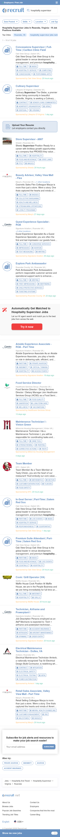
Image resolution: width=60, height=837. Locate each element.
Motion (51, 480)
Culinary (27, 86)
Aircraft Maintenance (42, 633)
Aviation (37, 248)
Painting (41, 445)
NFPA (43, 675)
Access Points (40, 371)
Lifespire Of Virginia (24, 89)
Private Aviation (39, 363)
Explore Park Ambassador (31, 263)
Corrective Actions (27, 449)
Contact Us (34, 802)
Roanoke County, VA (24, 267)
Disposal (23, 110)
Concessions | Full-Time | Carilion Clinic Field (34, 48)
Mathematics (37, 480)
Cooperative (44, 526)
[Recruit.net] (13, 10)
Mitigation (37, 668)
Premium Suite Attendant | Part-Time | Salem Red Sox (34, 539)
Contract (23, 102)
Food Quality (38, 399)
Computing (46, 70)
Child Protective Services (30, 288)
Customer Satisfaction (29, 484)
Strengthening (25, 445)
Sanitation (23, 403)
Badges (35, 195)
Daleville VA (39, 89)
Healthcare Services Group (27, 386)
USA (19, 821)
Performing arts (43, 74)
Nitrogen (23, 633)
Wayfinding (45, 284)
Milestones (24, 718)
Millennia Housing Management (29, 428)
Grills (37, 597)
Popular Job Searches (11, 810)
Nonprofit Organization (29, 106)
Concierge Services (41, 244)
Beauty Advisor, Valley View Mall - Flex (34, 176)
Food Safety (24, 488)
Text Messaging (26, 252)
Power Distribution (27, 679)
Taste (44, 449)
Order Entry (37, 636)
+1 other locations (42, 181)
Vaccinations (38, 407)
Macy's (18, 181)
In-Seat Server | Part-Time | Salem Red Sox (35, 500)
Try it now (26, 327)
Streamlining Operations (30, 206)
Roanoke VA (28, 142)
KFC (17, 467)
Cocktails (23, 565)
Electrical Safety (27, 671)
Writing (41, 252)
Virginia (35, 110)
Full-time (23, 66)
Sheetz (19, 142)
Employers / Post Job (13, 2)
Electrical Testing (27, 675)
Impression (24, 248)
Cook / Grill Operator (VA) (30, 577)
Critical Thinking (40, 367)
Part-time (23, 363)
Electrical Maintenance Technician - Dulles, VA (29, 649)
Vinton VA (48, 428)
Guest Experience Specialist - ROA (33, 223)
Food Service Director (28, 383)
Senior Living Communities (44, 102)
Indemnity (23, 367)
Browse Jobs (7, 806)
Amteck (19, 654)
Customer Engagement (29, 714)
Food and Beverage (27, 159)
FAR (46, 714)
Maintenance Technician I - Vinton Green (31, 423)
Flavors (48, 484)
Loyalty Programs (27, 210)
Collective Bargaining (29, 198)
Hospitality (37, 156)
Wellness (23, 407)
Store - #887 (29, 139)
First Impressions (27, 284)
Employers (34, 806)
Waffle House (21, 580)
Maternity (36, 594)
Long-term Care (40, 403)
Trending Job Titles (10, 814)
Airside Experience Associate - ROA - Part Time (34, 345)
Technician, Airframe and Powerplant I (30, 610)
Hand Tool (36, 441)
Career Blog (35, 814)
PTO (20, 163)
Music (34, 66)
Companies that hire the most (42, 810)
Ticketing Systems (27, 292)
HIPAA (48, 106)
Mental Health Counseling (44, 710)
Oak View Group (22, 53)
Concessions (24, 74)
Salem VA (35, 53)
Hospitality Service (27, 70)
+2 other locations (23, 231)
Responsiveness (26, 526)
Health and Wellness (28, 202)
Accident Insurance (41, 629)
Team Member (24, 463)
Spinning (22, 636)
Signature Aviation (23, 228)
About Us (6, 802)
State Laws (46, 159)
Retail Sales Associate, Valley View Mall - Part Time (33, 692)
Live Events (37, 519)
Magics (31, 163)
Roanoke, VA (20, 34)
